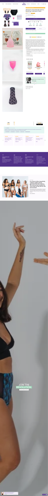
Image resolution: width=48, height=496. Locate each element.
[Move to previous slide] (3, 140)
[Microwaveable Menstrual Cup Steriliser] (38, 64)
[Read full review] (8, 140)
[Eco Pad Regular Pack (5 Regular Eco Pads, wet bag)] (29, 80)
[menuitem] (3, 4)
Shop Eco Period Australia (24, 389)
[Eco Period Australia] (24, 4)
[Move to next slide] (45, 140)
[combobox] (29, 72)
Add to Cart (29, 73)
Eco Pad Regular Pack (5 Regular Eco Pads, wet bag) (38, 79)
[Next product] (44, 67)
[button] (42, 4)
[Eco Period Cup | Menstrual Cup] (29, 64)
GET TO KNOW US (32, 193)
